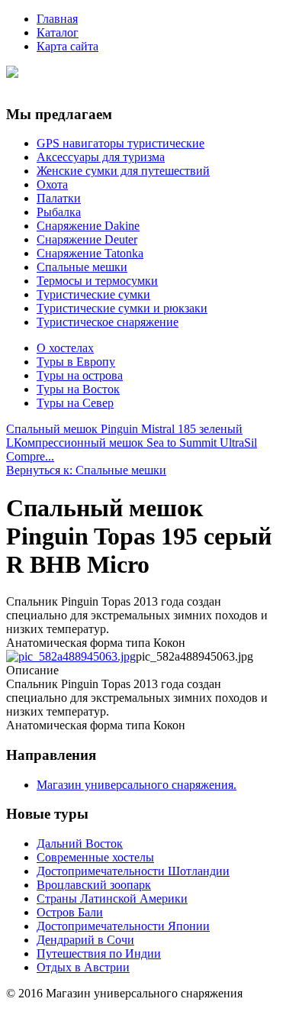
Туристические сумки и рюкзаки (122, 308)
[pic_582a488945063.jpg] (71, 656)
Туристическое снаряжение (107, 321)
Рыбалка (59, 211)
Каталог (58, 32)
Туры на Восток (78, 389)
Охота (52, 184)
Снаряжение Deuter (87, 239)
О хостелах (65, 347)
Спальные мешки (82, 266)
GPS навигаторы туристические (120, 143)
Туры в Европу (76, 361)
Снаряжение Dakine (88, 225)
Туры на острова (80, 375)
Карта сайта (67, 46)
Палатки (59, 198)
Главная (57, 18)
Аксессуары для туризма (101, 156)
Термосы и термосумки (97, 280)
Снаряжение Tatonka (90, 253)
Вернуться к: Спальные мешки (86, 470)
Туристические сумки (93, 294)
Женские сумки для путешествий (123, 170)
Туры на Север (75, 402)
